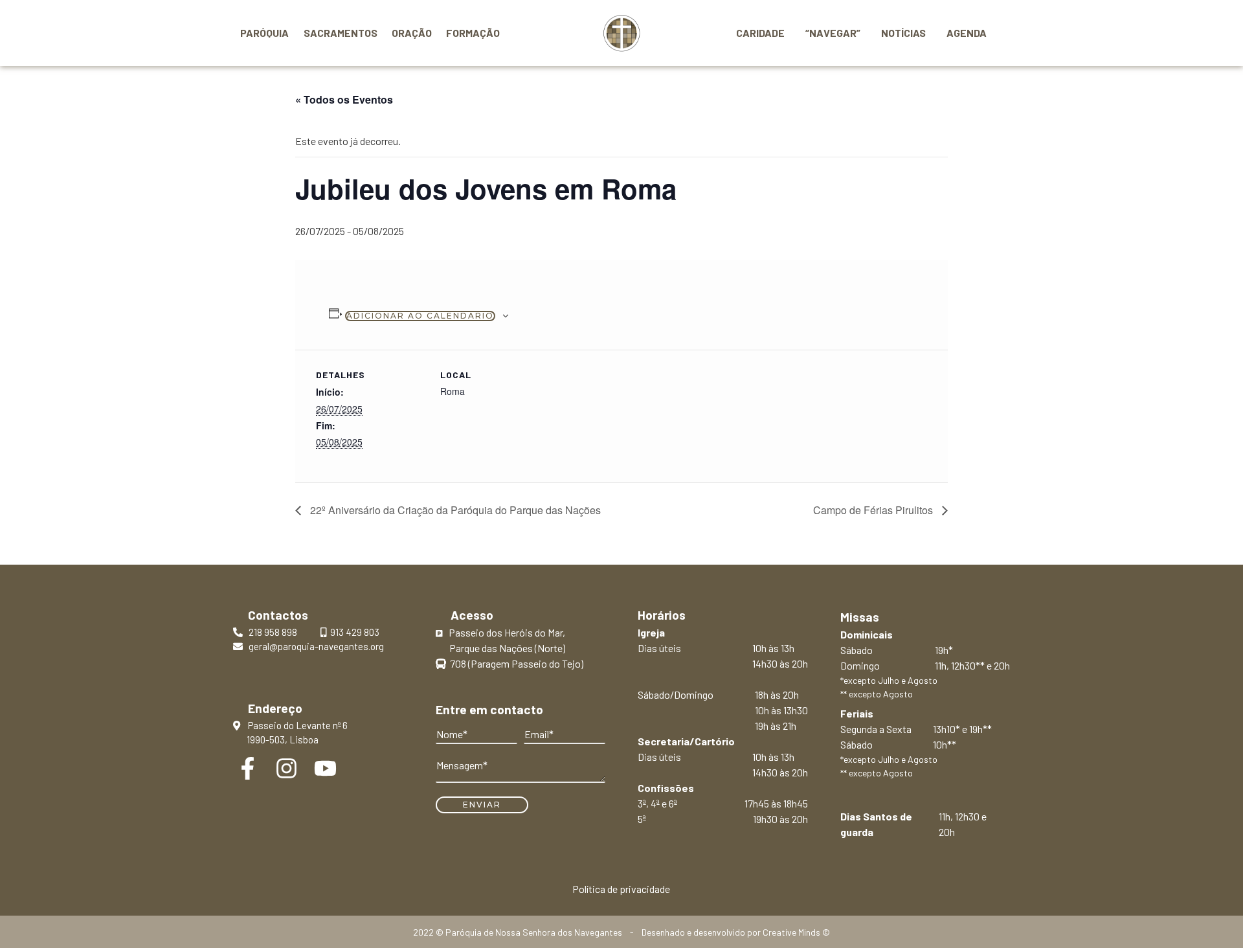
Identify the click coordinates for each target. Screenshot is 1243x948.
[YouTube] (325, 768)
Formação (473, 33)
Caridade (760, 33)
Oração (412, 33)
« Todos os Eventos (344, 99)
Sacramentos (340, 33)
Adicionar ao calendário (420, 316)
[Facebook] (247, 768)
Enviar (482, 804)
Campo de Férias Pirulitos (874, 509)
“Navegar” (832, 33)
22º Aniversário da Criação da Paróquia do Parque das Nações (454, 509)
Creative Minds (791, 932)
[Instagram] (286, 768)
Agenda (966, 33)
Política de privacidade (621, 889)
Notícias (903, 33)
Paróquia (264, 33)
